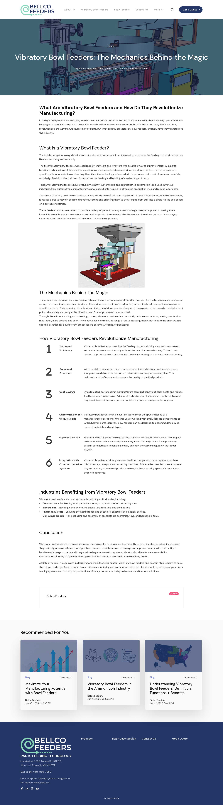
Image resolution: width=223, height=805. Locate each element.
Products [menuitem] (87, 738)
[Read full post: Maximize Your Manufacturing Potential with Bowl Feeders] (48, 656)
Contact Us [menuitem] (149, 738)
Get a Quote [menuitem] (180, 738)
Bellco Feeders (87, 68)
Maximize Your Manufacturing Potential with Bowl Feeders (45, 688)
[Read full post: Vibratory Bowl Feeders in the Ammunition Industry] (111, 656)
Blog (111, 46)
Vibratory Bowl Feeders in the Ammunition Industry (110, 686)
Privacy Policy (111, 798)
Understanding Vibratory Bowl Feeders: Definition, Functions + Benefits (171, 688)
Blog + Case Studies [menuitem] (124, 738)
